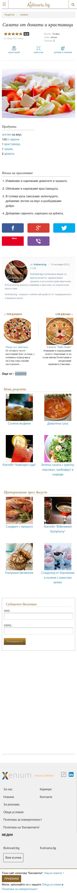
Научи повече (53, 873)
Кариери (46, 789)
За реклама (11, 804)
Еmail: (8, 625)
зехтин (6, 134)
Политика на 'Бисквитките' (21, 827)
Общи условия (51, 884)
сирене (14, 139)
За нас (8, 789)
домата (9, 153)
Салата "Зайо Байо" (59, 347)
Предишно (13, 314)
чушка (8, 149)
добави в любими (63, 52)
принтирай (14, 52)
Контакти (46, 797)
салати (24, 14)
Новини (8, 797)
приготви (38, 52)
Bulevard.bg (11, 848)
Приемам (11, 878)
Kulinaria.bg (40, 264)
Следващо (64, 314)
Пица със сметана (17, 347)
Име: (7, 610)
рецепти (9, 14)
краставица (12, 144)
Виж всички (13, 857)
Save (14, 238)
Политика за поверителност (20, 889)
